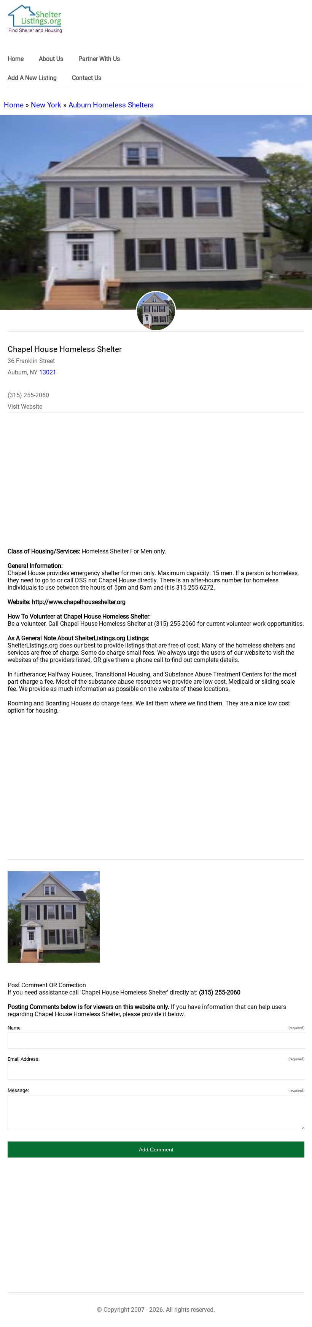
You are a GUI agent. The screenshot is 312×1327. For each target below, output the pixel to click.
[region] (156, 485)
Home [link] (16, 58)
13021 (47, 372)
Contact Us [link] (86, 78)
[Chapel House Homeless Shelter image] (54, 917)
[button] (156, 1150)
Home (14, 105)
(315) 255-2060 (28, 395)
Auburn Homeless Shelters (111, 105)
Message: (156, 1090)
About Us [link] (51, 58)
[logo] (35, 19)
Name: (156, 1028)
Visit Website (25, 406)
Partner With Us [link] (99, 58)
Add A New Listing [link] (32, 78)
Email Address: (156, 1059)
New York (46, 105)
